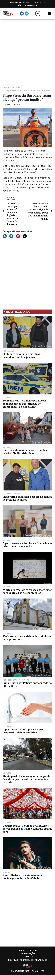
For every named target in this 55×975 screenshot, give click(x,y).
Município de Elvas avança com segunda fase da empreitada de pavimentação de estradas (26, 779)
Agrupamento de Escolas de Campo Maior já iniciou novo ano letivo (27, 545)
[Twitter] (27, 13)
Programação (27, 953)
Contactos (27, 956)
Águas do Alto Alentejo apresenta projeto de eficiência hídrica (23, 731)
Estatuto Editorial (27, 950)
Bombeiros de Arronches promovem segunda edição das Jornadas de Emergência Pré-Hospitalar (24, 403)
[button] (38, 13)
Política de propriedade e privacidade (27, 960)
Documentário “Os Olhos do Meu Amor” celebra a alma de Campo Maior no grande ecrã (27, 828)
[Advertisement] (27, 51)
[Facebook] (22, 13)
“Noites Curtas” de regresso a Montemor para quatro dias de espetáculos (27, 591)
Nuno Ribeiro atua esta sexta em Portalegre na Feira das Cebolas (22, 877)
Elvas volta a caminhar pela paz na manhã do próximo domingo (27, 498)
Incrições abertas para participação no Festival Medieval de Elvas (26, 452)
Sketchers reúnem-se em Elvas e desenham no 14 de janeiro (22, 356)
